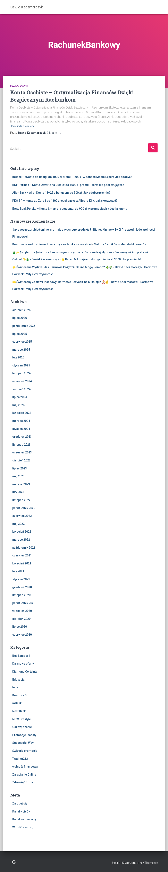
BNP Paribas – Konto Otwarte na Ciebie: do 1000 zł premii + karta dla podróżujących (68, 185)
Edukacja (18, 679)
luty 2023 (18, 492)
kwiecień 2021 (21, 563)
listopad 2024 (21, 373)
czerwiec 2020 (22, 634)
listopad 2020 (21, 595)
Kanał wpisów (21, 811)
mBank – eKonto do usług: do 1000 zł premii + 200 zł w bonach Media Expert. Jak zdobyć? (72, 177)
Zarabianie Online (24, 774)
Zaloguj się (19, 803)
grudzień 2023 (22, 436)
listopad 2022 (21, 500)
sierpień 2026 (21, 310)
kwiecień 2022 (21, 531)
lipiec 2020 (19, 626)
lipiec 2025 (19, 333)
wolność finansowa (25, 766)
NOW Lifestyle (21, 719)
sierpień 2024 (21, 389)
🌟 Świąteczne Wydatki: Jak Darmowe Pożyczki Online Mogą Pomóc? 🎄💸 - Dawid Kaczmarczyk (77, 267)
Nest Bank (19, 711)
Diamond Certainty (24, 671)
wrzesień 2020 (22, 610)
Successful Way (23, 742)
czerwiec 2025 (22, 341)
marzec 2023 (21, 484)
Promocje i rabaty (24, 735)
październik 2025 (23, 325)
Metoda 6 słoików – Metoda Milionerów (120, 244)
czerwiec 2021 (22, 555)
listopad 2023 (21, 444)
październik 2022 (23, 508)
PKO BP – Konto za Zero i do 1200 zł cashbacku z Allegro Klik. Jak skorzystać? (64, 200)
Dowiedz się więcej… (24, 126)
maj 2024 (18, 405)
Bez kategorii (19, 85)
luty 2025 (18, 357)
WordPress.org (22, 827)
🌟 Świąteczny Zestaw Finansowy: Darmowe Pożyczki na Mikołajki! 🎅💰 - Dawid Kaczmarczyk (75, 282)
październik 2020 (23, 603)
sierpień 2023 (21, 460)
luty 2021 (18, 571)
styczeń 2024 (21, 428)
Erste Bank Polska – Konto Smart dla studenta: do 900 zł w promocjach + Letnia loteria (69, 208)
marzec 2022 (21, 539)
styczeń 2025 (21, 365)
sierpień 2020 (21, 618)
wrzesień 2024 (22, 381)
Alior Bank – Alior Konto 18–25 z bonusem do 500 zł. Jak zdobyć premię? (61, 192)
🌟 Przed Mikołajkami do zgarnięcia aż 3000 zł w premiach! (101, 259)
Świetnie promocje (24, 750)
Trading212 (20, 758)
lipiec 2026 (19, 317)
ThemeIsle (151, 862)
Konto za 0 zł (21, 695)
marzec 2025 (21, 349)
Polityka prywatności (13, 862)
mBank (17, 703)
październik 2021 (23, 547)
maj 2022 (18, 523)
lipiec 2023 (19, 468)
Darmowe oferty (23, 663)
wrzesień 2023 (22, 452)
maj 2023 (18, 476)
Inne (15, 687)
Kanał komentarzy (24, 819)
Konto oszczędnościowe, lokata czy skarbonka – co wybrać (52, 244)
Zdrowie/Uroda (22, 782)
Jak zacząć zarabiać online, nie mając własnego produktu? (51, 229)
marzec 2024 (21, 420)
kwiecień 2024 (21, 412)
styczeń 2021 (21, 579)
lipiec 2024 (19, 397)
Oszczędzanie (22, 727)
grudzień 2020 (22, 587)
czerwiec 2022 (22, 515)
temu (54, 132)
